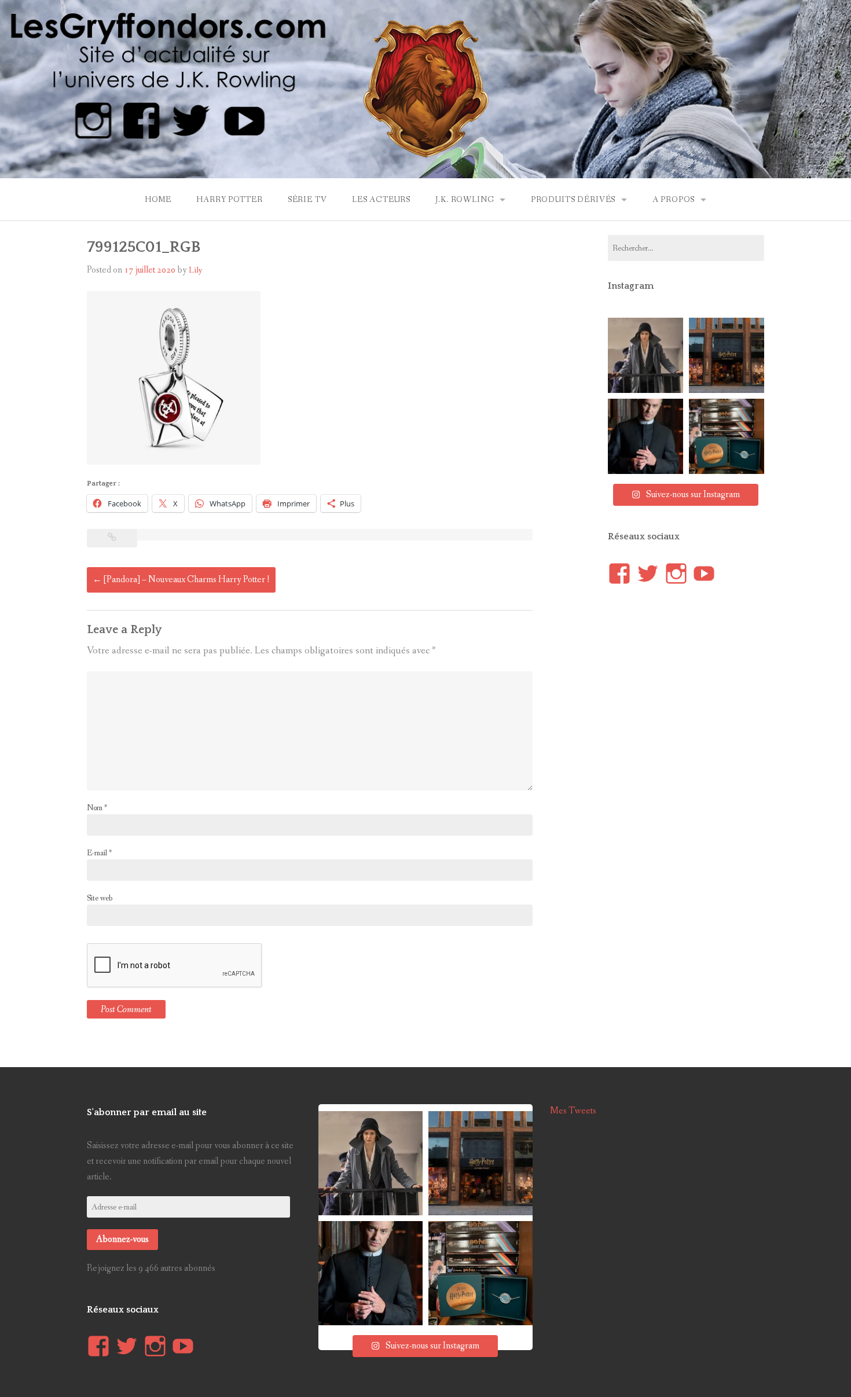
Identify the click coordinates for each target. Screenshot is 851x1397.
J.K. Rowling (464, 199)
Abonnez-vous (122, 1239)
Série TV (307, 199)
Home (158, 199)
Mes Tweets (573, 1111)
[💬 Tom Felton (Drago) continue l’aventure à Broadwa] (645, 436)
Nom (97, 808)
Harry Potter (229, 199)
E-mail (99, 853)
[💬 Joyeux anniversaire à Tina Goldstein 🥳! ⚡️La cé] (645, 355)
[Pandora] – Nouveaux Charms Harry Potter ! (181, 579)
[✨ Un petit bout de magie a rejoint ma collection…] (726, 436)
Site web (99, 898)
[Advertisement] (695, 812)
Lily (196, 270)
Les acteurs (381, 199)
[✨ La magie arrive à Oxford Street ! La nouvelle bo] (726, 355)
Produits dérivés (573, 199)
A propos (673, 199)
